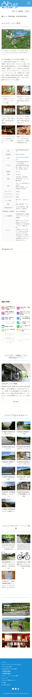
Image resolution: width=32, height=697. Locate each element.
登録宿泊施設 (7, 673)
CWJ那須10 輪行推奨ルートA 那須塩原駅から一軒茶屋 (23, 494)
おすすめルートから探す (10, 669)
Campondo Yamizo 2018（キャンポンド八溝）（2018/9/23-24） (8, 547)
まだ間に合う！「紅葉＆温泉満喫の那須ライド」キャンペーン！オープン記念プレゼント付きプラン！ (8, 585)
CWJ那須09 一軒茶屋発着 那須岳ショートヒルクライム (8, 494)
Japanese (20, 11)
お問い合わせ (7, 685)
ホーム (5, 662)
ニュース (5, 678)
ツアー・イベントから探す (11, 676)
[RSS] (19, 689)
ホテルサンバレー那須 (9, 384)
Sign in (27, 11)
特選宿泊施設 (7, 671)
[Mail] (13, 689)
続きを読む (16, 401)
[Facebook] (16, 689)
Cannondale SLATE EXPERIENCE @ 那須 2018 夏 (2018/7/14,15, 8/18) (23, 547)
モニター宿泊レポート (9, 680)
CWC (4, 682)
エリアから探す (7, 666)
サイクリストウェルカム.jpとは (12, 664)
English (13, 11)
